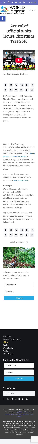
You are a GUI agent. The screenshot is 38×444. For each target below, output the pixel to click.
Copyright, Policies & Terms (24, 412)
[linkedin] (20, 2)
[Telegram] (5, 89)
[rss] (24, 2)
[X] (11, 85)
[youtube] (16, 2)
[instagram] (8, 2)
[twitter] (4, 2)
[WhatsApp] (32, 85)
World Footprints (20, 180)
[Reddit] (22, 85)
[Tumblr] (10, 89)
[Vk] (21, 89)
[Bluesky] (16, 85)
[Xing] (26, 89)
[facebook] (1, 2)
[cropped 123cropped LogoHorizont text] (12, 5)
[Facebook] (5, 85)
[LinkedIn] (27, 85)
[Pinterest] (16, 89)
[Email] (32, 89)
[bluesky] (12, 2)
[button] (2, 18)
